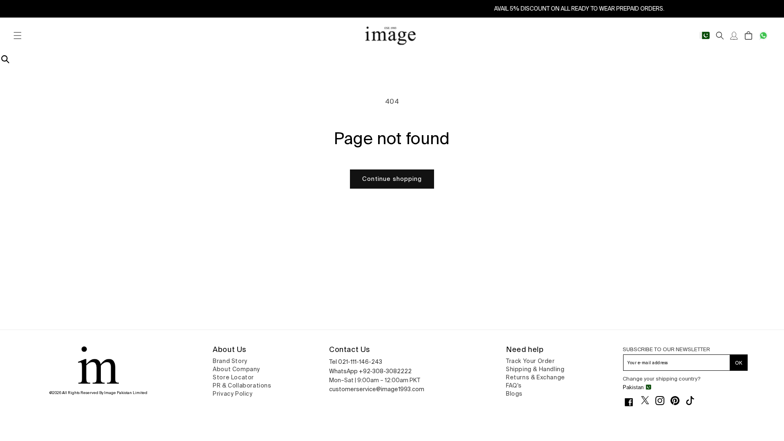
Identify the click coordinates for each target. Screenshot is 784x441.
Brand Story (230, 361)
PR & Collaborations (242, 385)
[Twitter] (648, 400)
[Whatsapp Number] (763, 36)
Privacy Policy (232, 393)
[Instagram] (662, 400)
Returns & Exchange (535, 377)
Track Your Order (530, 361)
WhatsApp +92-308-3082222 (370, 371)
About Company (236, 369)
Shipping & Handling (535, 369)
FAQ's (514, 385)
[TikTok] (693, 400)
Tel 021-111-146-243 (355, 362)
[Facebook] (632, 402)
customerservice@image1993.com (376, 389)
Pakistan (633, 387)
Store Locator (233, 377)
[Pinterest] (678, 400)
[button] (17, 36)
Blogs (514, 393)
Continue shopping (392, 178)
